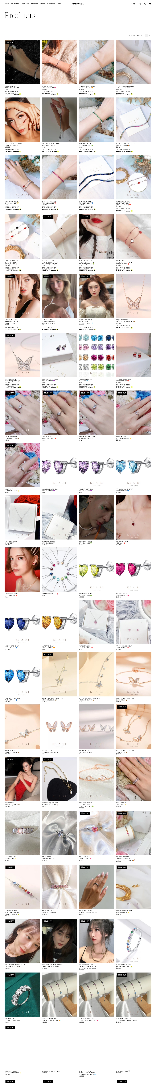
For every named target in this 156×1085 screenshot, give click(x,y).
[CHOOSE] (73, 81)
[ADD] (148, 196)
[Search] (140, 3)
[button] (140, 35)
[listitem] (59, 4)
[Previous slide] (8, 61)
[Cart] (149, 3)
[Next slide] (36, 61)
